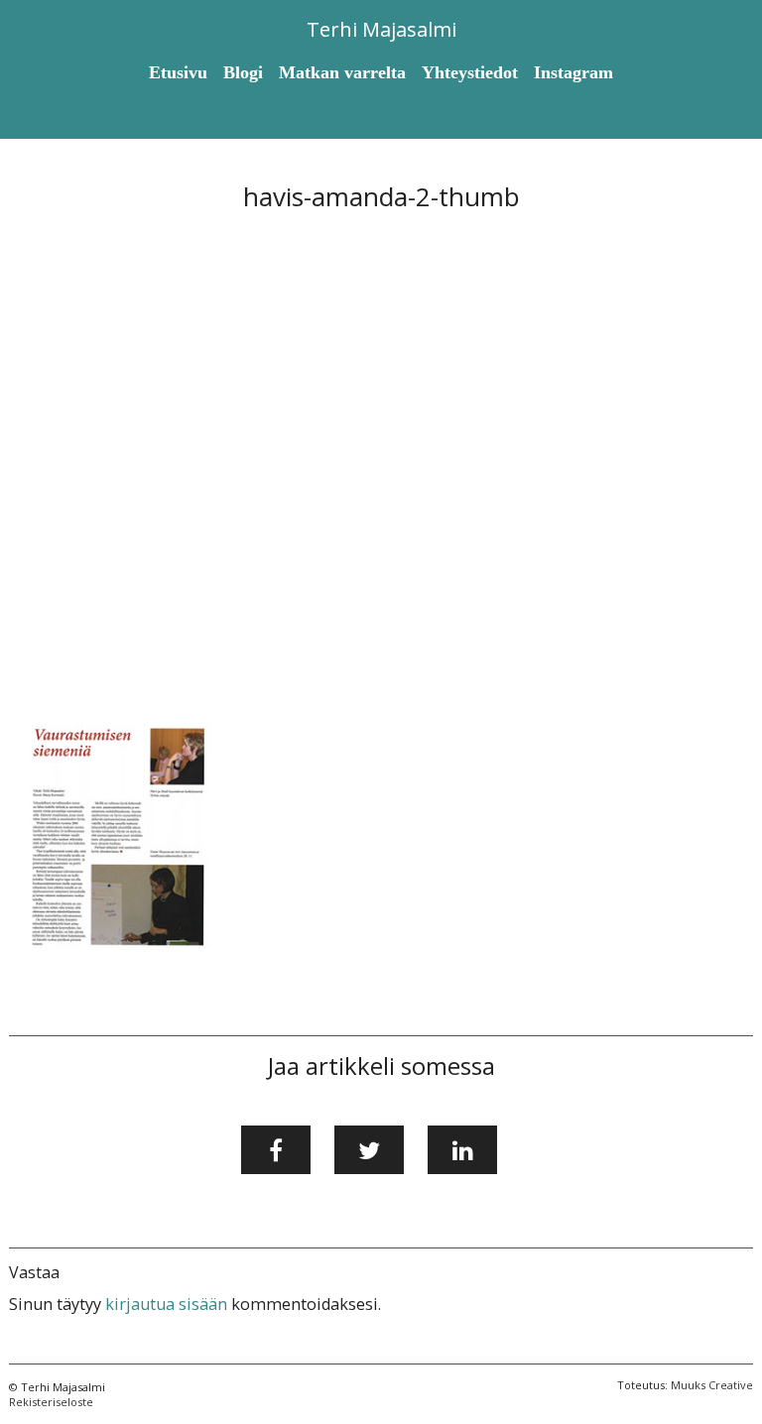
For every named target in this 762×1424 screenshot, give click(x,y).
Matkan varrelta (342, 72)
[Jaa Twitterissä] (369, 1150)
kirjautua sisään (166, 1304)
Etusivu (178, 72)
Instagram (573, 72)
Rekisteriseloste (51, 1401)
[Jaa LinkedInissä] (462, 1150)
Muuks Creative (712, 1384)
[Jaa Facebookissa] (276, 1150)
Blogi (243, 72)
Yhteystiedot (470, 72)
